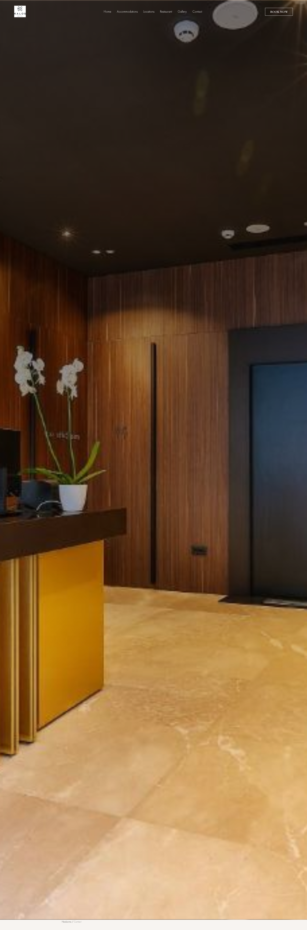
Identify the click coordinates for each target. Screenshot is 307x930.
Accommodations (127, 11)
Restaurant (166, 11)
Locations (148, 11)
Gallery (182, 11)
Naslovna (66, 922)
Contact (197, 11)
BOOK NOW (279, 12)
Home (107, 11)
